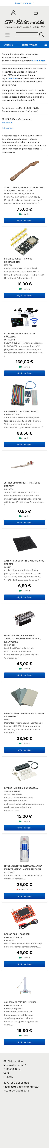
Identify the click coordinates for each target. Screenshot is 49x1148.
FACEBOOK (7, 122)
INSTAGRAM (7, 127)
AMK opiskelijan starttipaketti (21, 411)
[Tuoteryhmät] (7, 35)
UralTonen (13, 78)
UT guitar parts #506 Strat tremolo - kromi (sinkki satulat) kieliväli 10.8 (22, 638)
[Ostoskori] (35, 13)
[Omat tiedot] (13, 13)
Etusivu (8, 44)
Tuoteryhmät (29, 44)
